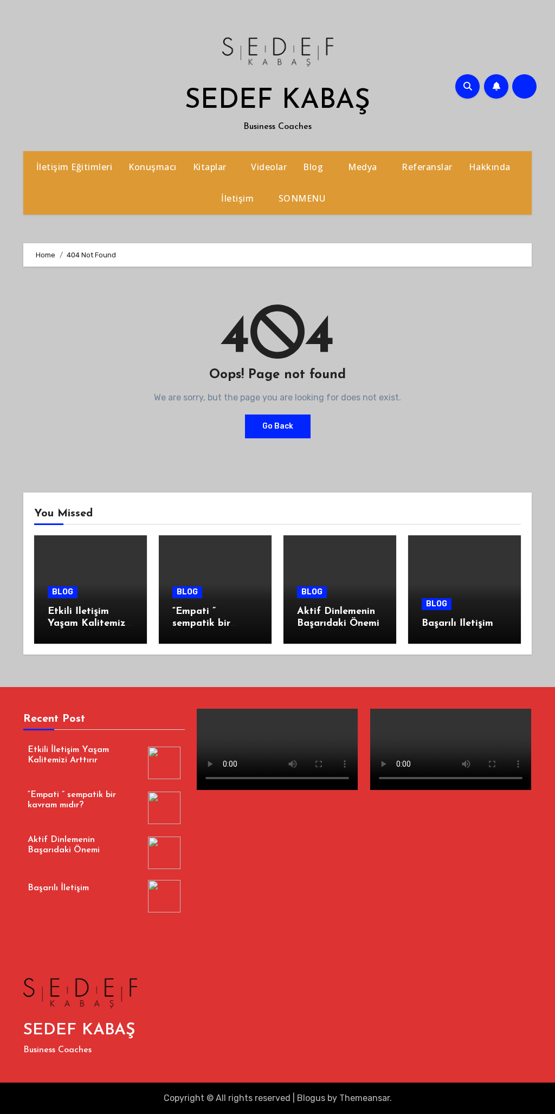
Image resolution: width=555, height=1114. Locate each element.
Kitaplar (211, 167)
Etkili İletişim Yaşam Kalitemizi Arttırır (88, 623)
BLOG (62, 592)
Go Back (277, 426)
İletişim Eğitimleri (74, 167)
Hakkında (491, 167)
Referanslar (427, 167)
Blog (314, 167)
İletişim (238, 198)
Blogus (311, 1098)
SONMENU (303, 198)
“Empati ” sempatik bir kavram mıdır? (205, 623)
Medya (363, 167)
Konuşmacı (152, 167)
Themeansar (364, 1098)
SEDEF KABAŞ (277, 101)
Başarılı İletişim (457, 624)
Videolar (269, 167)
